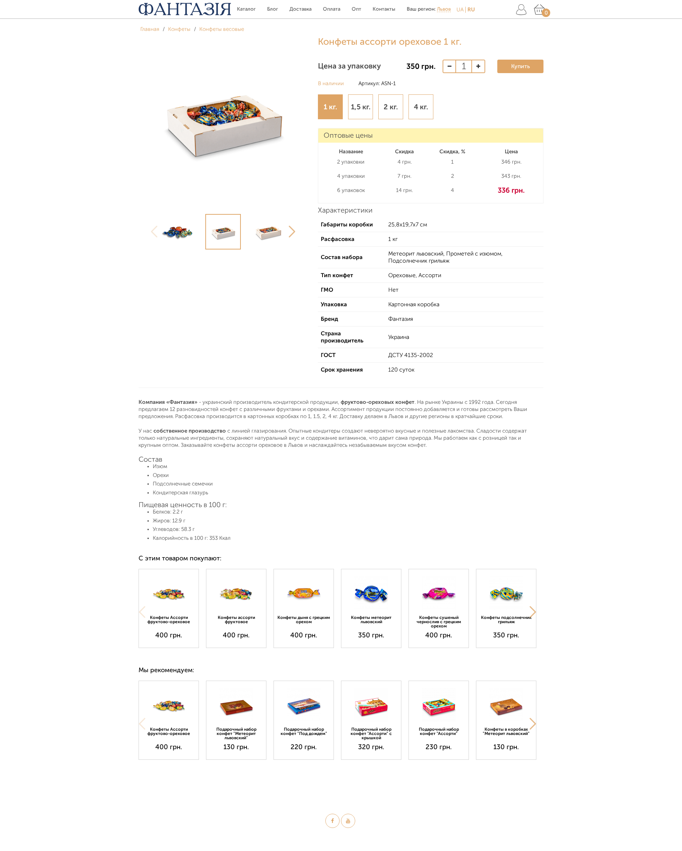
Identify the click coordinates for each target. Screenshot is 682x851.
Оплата (331, 9)
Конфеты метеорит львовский (371, 619)
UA (460, 10)
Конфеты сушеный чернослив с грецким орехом (439, 621)
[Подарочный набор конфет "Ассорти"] (439, 705)
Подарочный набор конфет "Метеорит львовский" (236, 733)
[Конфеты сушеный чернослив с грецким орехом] (439, 593)
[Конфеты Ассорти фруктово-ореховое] (169, 593)
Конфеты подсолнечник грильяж (506, 619)
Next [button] (292, 232)
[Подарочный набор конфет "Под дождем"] (304, 705)
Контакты (384, 9)
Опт (356, 9)
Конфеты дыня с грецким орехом (303, 619)
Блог (272, 9)
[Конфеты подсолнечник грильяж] (506, 593)
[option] (178, 231)
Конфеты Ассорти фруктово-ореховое (168, 619)
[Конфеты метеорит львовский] (371, 593)
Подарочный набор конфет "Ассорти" (439, 731)
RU (471, 9)
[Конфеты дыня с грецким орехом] (304, 593)
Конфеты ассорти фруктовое (236, 619)
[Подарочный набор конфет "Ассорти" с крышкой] (371, 705)
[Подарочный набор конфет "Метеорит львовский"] (236, 705)
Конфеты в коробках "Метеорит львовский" (506, 731)
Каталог (246, 9)
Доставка (300, 9)
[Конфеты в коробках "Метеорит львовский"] (506, 705)
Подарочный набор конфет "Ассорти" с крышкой (371, 733)
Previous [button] (154, 232)
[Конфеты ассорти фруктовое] (236, 593)
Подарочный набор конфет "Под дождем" (304, 731)
